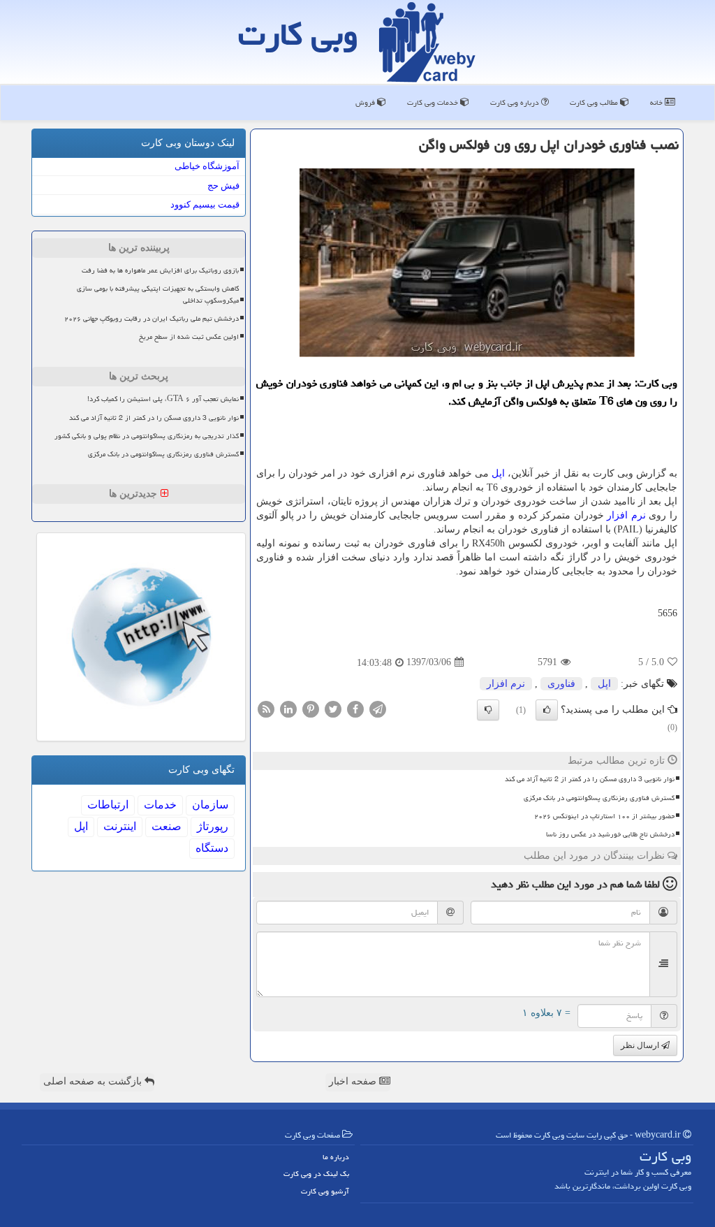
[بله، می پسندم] (547, 709)
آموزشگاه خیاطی (207, 166)
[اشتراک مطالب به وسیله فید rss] (266, 708)
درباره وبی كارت (515, 102)
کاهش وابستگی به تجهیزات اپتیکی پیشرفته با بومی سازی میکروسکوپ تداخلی (158, 294)
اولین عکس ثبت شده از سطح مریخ (189, 337)
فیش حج (223, 185)
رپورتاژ (212, 826)
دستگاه (212, 848)
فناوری (561, 683)
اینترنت (119, 826)
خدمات (160, 805)
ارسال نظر (641, 1045)
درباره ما (336, 1156)
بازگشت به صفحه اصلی (94, 1081)
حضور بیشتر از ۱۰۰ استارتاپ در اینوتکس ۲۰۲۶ (604, 816)
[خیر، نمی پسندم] (488, 709)
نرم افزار (626, 515)
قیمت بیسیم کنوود (204, 204)
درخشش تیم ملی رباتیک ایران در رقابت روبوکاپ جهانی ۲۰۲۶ (151, 319)
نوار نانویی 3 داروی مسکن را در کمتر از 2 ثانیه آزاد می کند (590, 779)
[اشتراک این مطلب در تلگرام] (378, 708)
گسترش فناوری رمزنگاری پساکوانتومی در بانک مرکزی (599, 798)
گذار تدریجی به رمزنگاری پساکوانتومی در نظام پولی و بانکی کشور (146, 436)
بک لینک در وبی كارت (316, 1173)
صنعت (167, 826)
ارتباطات (107, 805)
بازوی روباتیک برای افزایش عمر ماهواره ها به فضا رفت (160, 270)
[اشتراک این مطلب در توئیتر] (333, 708)
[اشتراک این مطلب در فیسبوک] (355, 708)
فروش (366, 102)
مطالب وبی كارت (595, 102)
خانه (657, 102)
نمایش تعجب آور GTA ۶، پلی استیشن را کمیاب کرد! (163, 399)
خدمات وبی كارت (433, 102)
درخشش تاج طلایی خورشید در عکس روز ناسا (610, 834)
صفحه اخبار (354, 1081)
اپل (498, 473)
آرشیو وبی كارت (325, 1191)
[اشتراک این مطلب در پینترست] (310, 708)
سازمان (210, 805)
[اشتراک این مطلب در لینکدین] (288, 708)
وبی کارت (298, 34)
